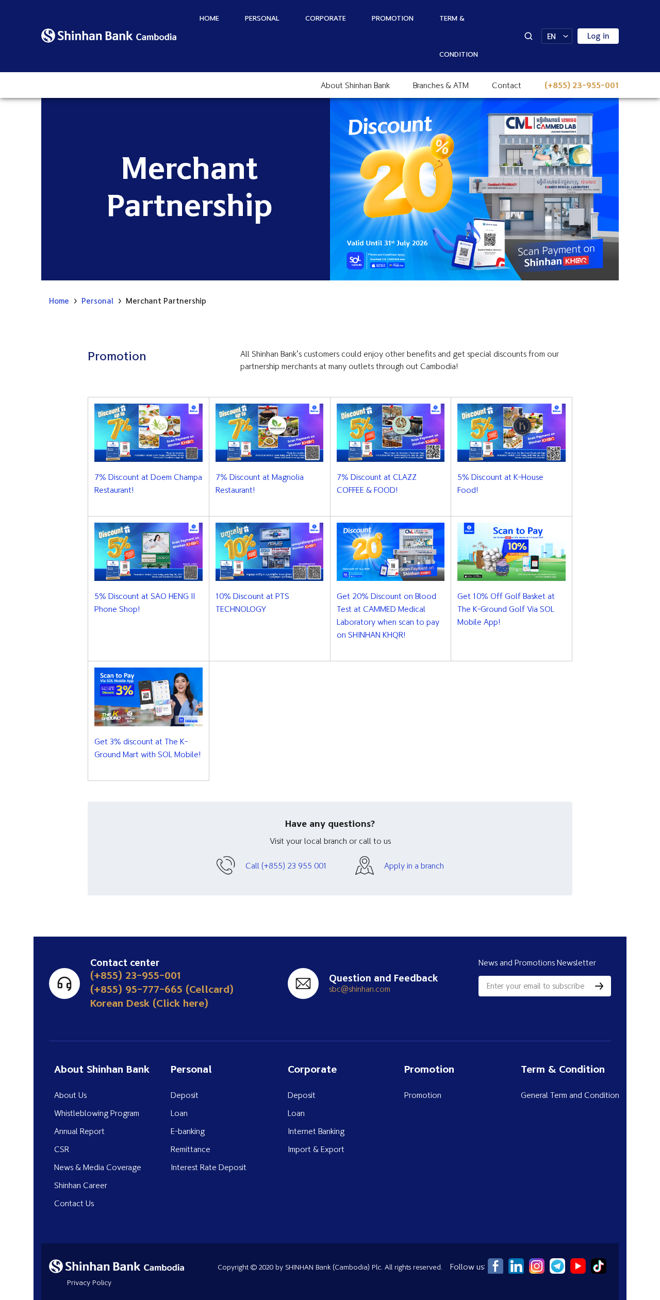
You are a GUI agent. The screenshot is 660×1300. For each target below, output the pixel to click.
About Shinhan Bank (355, 85)
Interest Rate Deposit (208, 1167)
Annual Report (79, 1131)
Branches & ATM (441, 85)
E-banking (188, 1131)
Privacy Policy (89, 1282)
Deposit (185, 1095)
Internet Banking (316, 1131)
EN (551, 36)
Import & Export (316, 1149)
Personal (262, 18)
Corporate (325, 18)
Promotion (393, 18)
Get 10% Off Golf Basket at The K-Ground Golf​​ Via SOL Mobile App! (506, 608)
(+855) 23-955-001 (581, 85)
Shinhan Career (80, 1185)
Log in (598, 35)
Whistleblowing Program (96, 1113)
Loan (179, 1113)
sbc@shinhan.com (359, 988)
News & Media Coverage (97, 1167)
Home (209, 18)
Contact (506, 85)
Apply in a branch (414, 865)
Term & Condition (458, 36)
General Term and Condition (570, 1095)
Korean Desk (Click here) (149, 1003)
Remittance (190, 1149)
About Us (70, 1095)
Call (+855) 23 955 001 (286, 865)
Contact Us (74, 1203)
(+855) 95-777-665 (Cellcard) (162, 989)
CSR (61, 1149)
